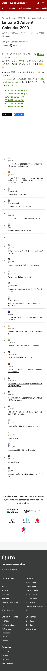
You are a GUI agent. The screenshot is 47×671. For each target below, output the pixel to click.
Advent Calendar (32, 594)
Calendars (12, 8)
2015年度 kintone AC (14, 106)
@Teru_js (11, 459)
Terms (4, 586)
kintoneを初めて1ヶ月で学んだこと (19, 194)
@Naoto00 (11, 435)
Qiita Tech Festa (32, 598)
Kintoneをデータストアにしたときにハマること (23, 206)
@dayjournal (12, 380)
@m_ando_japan (13, 300)
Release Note (31, 582)
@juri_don (11, 328)
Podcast (5, 641)
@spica (10, 314)
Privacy (5, 590)
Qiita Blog (6, 659)
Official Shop (31, 629)
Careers (5, 655)
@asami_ (11, 366)
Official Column (32, 590)
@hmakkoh (11, 175)
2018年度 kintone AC (14, 97)
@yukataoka (12, 409)
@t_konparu (12, 274)
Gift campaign (25, 8)
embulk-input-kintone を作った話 (19, 230)
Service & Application (34, 18)
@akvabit (11, 215)
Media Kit (5, 598)
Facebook (6, 633)
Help (4, 606)
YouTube (5, 637)
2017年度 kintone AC (14, 100)
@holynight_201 (13, 191)
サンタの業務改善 (13, 462)
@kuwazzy (11, 394)
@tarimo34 (11, 342)
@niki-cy (11, 160)
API (27, 610)
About (4, 582)
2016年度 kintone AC (14, 103)
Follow (6, 36)
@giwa (10, 227)
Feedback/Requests (10, 602)
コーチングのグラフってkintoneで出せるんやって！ (25, 218)
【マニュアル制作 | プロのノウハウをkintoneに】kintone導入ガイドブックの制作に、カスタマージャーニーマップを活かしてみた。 (25, 180)
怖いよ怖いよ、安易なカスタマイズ (19, 277)
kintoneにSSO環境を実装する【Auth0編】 (22, 450)
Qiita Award (30, 602)
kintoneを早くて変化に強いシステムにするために (24, 426)
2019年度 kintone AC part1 (17, 93)
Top (3, 8)
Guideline (5, 594)
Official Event (31, 586)
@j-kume (11, 423)
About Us (5, 651)
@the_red (11, 248)
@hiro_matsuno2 (13, 203)
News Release (7, 663)
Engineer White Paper (34, 606)
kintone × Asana (13, 438)
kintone (40, 54)
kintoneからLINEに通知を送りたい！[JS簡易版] (23, 345)
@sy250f (11, 262)
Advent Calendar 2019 (12, 18)
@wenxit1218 (12, 286)
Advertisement (7, 610)
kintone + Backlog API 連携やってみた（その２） (24, 265)
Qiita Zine (29, 625)
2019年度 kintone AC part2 (17, 90)
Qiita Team (30, 621)
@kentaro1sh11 (13, 354)
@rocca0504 (12, 447)
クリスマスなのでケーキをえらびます (20, 358)
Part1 (20, 60)
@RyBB (10, 471)
